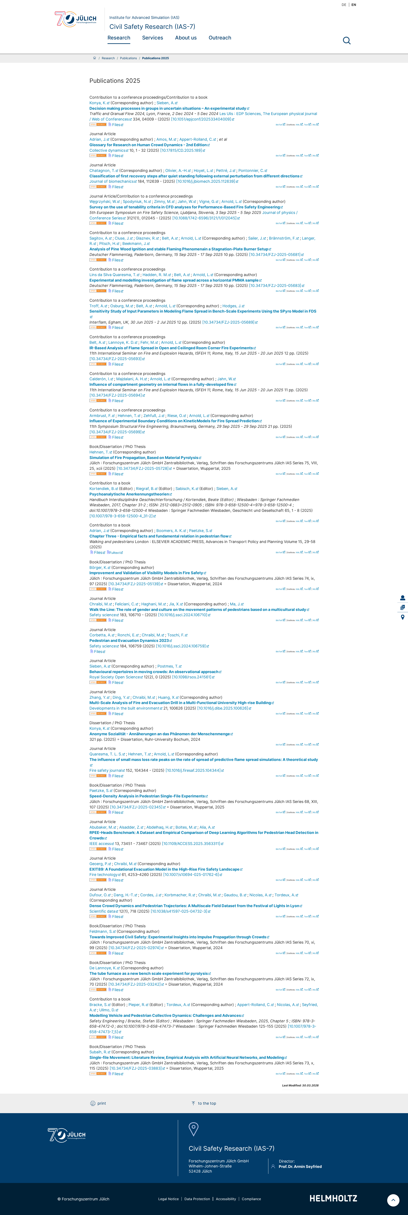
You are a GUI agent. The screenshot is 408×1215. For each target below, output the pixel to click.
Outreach (220, 38)
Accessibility (226, 1199)
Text (306, 124)
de (344, 5)
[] (201, 119)
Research (119, 38)
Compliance (251, 1199)
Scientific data (102, 911)
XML (298, 124)
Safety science (102, 615)
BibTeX (279, 124)
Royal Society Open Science (114, 677)
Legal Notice (168, 1199)
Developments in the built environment (124, 708)
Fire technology (103, 874)
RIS (314, 124)
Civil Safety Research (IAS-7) (152, 26)
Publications (128, 58)
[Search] (347, 40)
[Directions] (402, 617)
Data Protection (197, 1199)
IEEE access (100, 843)
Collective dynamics (107, 150)
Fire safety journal (105, 770)
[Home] (94, 58)
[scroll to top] (393, 1200)
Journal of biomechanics (111, 181)
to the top (207, 1103)
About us (186, 38)
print (102, 1103)
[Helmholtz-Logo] (333, 1200)
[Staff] (402, 598)
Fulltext (115, 552)
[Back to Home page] (78, 19)
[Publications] (402, 607)
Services (152, 38)
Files (115, 124)
